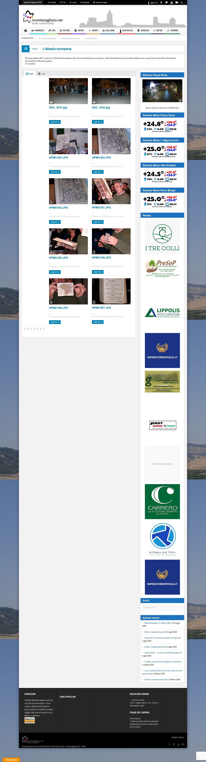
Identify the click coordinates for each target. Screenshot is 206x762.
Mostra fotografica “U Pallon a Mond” (158, 623)
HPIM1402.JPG (58, 207)
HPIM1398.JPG (58, 308)
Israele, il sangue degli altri (154, 647)
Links (64, 2)
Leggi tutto (54, 122)
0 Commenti (75, 116)
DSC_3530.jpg (101, 107)
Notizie (66, 30)
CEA (53, 30)
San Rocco (127, 30)
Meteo (159, 30)
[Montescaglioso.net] (43, 17)
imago (67, 116)
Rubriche (39, 30)
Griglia (31, 73)
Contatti (53, 2)
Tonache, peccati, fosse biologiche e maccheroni (163, 661)
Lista (43, 73)
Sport (81, 30)
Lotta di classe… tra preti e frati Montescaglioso (162, 652)
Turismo (174, 30)
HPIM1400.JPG (58, 257)
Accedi (74, 2)
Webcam (145, 30)
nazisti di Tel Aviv (39, 38)
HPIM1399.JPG (101, 257)
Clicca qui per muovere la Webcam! (162, 107)
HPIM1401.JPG (101, 207)
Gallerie (110, 30)
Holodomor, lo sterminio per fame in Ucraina (161, 638)
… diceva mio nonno (137, 700)
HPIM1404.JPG (101, 157)
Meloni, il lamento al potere (154, 632)
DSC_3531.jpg (58, 107)
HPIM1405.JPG (58, 157)
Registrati (86, 2)
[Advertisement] (133, 26)
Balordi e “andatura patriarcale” (156, 679)
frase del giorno (135, 718)
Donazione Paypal (101, 2)
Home (35, 48)
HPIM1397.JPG (101, 307)
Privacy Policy (178, 737)
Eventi (95, 30)
